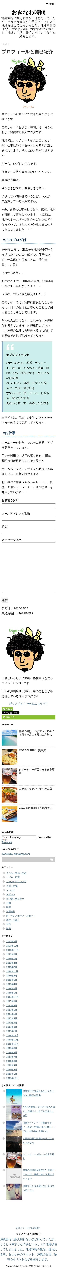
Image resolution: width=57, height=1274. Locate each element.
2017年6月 (11, 1010)
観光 (8, 928)
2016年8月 (11, 1052)
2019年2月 (11, 967)
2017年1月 (11, 1031)
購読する (10, 717)
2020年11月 (12, 945)
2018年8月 (11, 975)
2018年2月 (11, 988)
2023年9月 (11, 941)
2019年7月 (11, 958)
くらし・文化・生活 (16, 873)
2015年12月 (12, 1078)
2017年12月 (12, 997)
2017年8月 (11, 1005)
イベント (10, 890)
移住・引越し (13, 920)
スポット (10, 894)
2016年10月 (12, 1044)
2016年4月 (11, 1065)
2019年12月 (12, 950)
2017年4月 (11, 1018)
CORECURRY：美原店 (32, 750)
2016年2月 (11, 1069)
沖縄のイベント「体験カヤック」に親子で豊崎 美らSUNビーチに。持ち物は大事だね (39, 1126)
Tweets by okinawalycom (16, 854)
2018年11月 (12, 971)
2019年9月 (11, 954)
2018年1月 (11, 992)
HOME (5, 44)
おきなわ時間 (28, 12)
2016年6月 (11, 1061)
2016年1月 (11, 1074)
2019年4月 (11, 963)
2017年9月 (11, 1001)
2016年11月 (12, 1039)
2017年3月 (11, 1022)
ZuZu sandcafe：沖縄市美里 (35, 807)
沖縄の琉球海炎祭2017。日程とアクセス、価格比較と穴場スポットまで (39, 1174)
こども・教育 (13, 877)
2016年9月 (11, 1048)
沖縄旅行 (10, 911)
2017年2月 (11, 1027)
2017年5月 (11, 1014)
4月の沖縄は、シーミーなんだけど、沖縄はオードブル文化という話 (39, 1111)
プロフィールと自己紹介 (28, 1228)
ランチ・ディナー (15, 898)
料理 (8, 907)
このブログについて (16, 881)
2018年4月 (11, 984)
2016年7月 (11, 1056)
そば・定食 (11, 886)
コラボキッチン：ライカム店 (35, 788)
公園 (8, 903)
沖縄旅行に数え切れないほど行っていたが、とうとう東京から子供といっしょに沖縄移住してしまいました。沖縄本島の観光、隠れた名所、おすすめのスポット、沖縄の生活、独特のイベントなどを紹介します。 (28, 1249)
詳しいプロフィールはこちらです (29, 703)
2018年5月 (11, 980)
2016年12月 (12, 1035)
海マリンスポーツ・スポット (20, 915)
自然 (8, 924)
